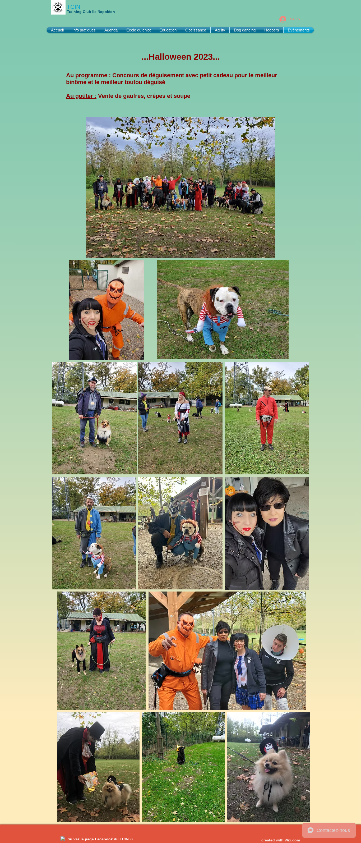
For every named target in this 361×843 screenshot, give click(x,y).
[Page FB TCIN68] (64, 839)
